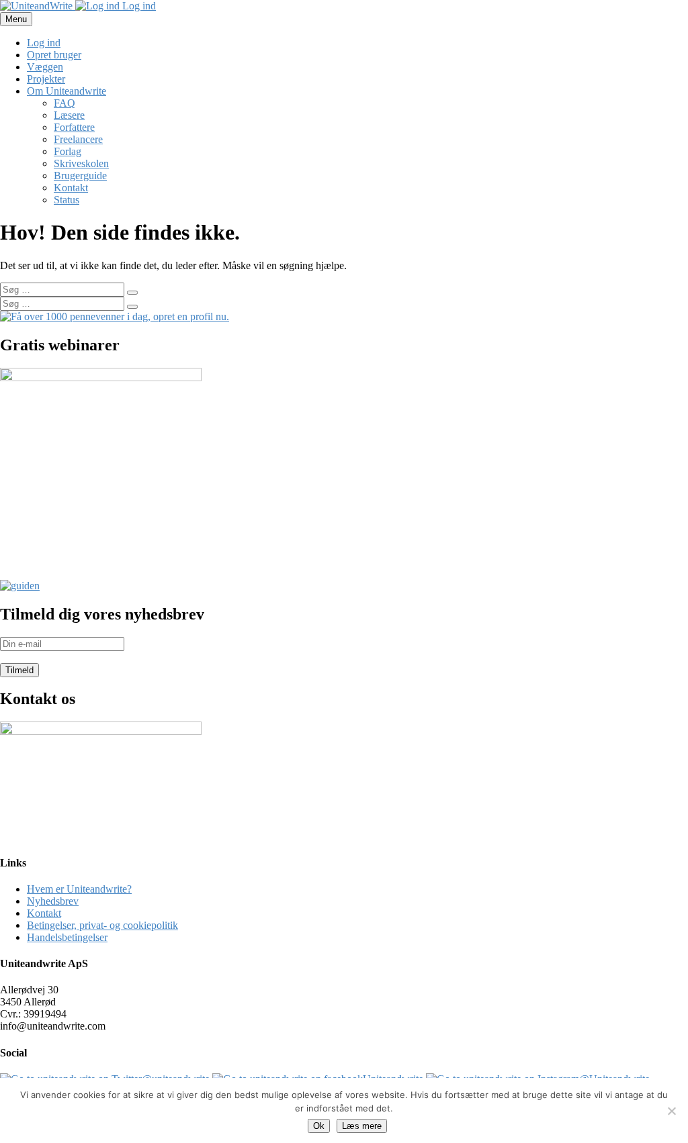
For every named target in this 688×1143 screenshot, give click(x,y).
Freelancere (78, 139)
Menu (16, 19)
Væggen (45, 66)
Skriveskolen (81, 163)
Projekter (46, 79)
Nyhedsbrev (53, 901)
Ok (319, 1126)
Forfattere (74, 127)
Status (66, 199)
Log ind (138, 5)
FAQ (64, 103)
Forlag (67, 151)
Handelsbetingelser (67, 937)
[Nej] (671, 1110)
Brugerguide (80, 175)
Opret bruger (54, 54)
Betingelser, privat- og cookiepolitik (102, 925)
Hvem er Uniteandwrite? (79, 889)
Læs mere (362, 1126)
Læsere (69, 115)
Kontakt (71, 187)
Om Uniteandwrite (66, 91)
